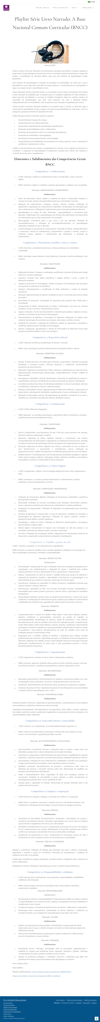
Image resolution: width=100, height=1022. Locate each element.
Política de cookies (90, 1000)
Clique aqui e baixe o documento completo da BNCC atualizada (36, 976)
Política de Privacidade (10, 1007)
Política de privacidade (74, 1000)
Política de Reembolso (10, 1009)
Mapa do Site (7, 1014)
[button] (88, 7)
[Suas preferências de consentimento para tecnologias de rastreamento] (96, 1018)
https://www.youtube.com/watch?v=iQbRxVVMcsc (51, 972)
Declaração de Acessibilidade (12, 1012)
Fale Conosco (60, 1000)
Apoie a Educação (8, 1016)
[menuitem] (43, 7)
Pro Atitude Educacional (14, 1000)
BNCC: (29, 972)
